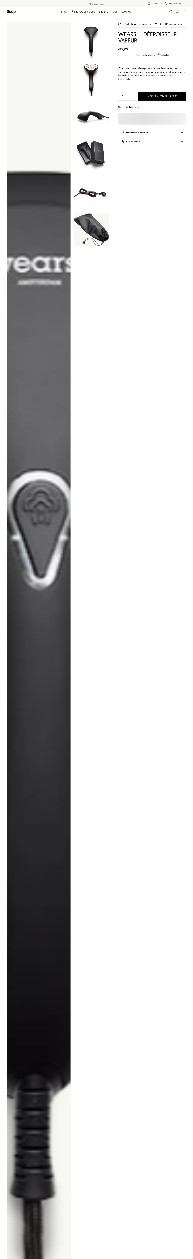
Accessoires (145, 24)
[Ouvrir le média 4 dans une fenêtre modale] (91, 116)
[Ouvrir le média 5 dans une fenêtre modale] (91, 154)
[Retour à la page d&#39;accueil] (119, 24)
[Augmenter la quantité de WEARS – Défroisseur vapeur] (132, 96)
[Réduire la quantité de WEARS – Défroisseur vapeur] (121, 96)
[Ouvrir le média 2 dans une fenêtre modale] (91, 40)
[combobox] (155, 3)
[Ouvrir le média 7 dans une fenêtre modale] (91, 229)
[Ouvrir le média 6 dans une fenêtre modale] (91, 192)
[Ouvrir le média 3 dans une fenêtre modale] (91, 78)
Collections (130, 24)
